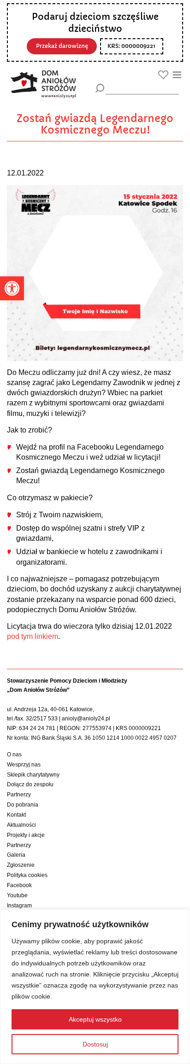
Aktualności (21, 825)
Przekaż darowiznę (62, 46)
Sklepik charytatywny (33, 775)
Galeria (16, 855)
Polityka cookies (27, 875)
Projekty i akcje (26, 835)
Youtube (17, 895)
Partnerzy (19, 794)
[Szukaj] (99, 88)
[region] (95, 986)
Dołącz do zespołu (30, 784)
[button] (12, 288)
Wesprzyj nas (24, 764)
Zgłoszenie (21, 865)
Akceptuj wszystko (95, 1019)
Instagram (19, 905)
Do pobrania (22, 804)
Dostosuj (95, 1044)
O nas (14, 754)
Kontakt (16, 815)
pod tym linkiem (32, 636)
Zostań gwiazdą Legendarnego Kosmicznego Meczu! (95, 124)
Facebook (19, 885)
